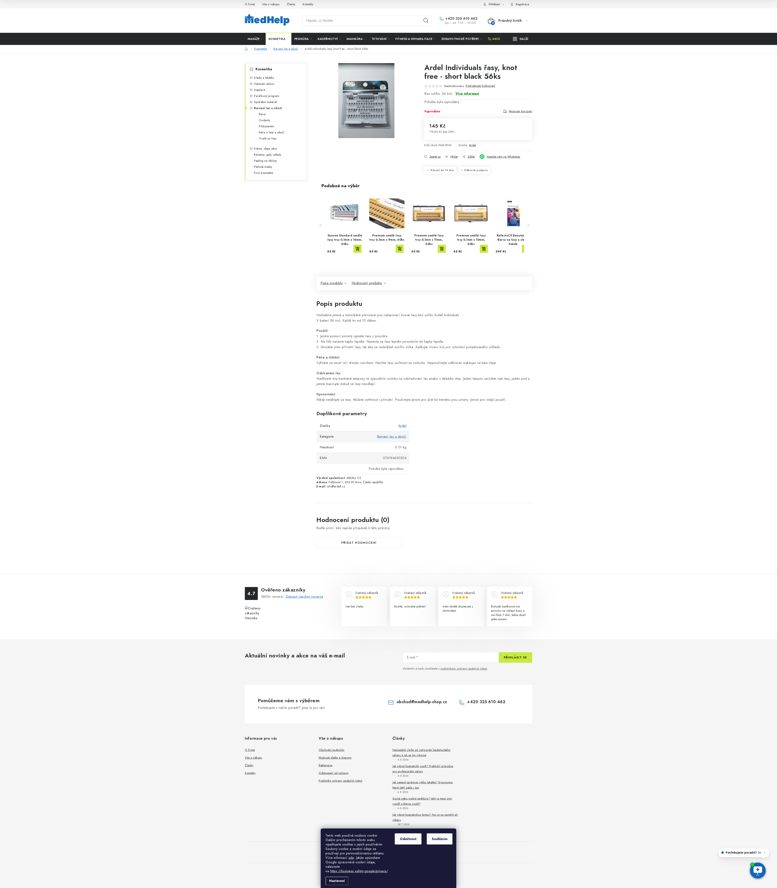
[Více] (520, 39)
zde (351, 857)
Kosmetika (264, 69)
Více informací (467, 93)
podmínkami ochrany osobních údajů (464, 669)
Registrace (522, 4)
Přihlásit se (515, 657)
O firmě (250, 4)
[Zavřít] (764, 845)
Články (291, 4)
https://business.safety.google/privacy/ (359, 871)
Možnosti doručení (520, 111)
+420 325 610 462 (460, 19)
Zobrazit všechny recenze (304, 596)
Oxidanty (264, 120)
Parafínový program (266, 96)
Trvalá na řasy (267, 138)
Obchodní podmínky (332, 750)
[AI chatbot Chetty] (758, 871)
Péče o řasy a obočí (271, 132)
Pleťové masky (263, 167)
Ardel (472, 145)
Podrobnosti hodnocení (480, 86)
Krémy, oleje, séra (265, 149)
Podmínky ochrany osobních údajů (340, 781)
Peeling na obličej (265, 161)
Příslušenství (266, 126)
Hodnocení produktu (367, 283)
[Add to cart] (357, 249)
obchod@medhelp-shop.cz (422, 702)
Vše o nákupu (270, 4)
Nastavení (337, 880)
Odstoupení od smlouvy (334, 773)
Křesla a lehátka (264, 78)
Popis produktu (332, 283)
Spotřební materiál (265, 102)
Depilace (259, 90)
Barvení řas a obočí (268, 108)
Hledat (426, 20)
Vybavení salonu (264, 84)
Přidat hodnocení (359, 543)
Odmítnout (408, 839)
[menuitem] (255, 39)
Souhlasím (439, 839)
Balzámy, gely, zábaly (267, 155)
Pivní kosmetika (263, 173)
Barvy (262, 114)
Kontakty (308, 4)
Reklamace (325, 765)
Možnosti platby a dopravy (335, 758)
